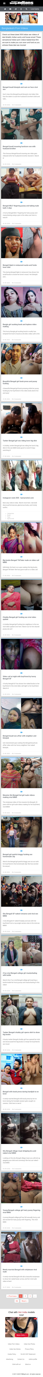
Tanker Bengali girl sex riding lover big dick (20, 441)
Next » (24, 1301)
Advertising (9, 1359)
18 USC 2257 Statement (27, 1354)
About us (28, 1364)
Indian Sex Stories (15, 1349)
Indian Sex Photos (29, 1344)
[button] (4, 3)
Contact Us (20, 1359)
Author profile (33, 1359)
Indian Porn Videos (14, 1344)
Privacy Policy (29, 1349)
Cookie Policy (12, 1354)
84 (17, 1300)
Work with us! (16, 1364)
